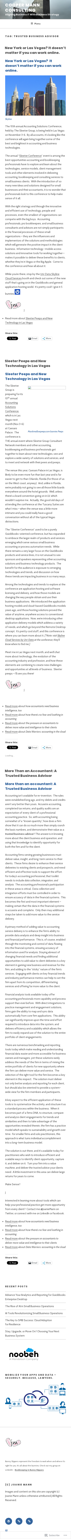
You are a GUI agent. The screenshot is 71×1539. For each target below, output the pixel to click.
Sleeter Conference (30, 155)
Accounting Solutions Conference (12, 407)
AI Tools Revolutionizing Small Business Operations (34, 1313)
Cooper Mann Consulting (22, 7)
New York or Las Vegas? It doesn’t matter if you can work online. (35, 50)
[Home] (8, 1521)
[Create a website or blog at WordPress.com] (6, 1530)
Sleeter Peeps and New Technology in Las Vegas (27, 363)
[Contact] (29, 1521)
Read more (11, 706)
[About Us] (19, 1521)
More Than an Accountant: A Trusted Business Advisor (31, 773)
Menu (37, 23)
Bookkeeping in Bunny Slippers (29, 1470)
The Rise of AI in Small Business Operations (29, 1306)
